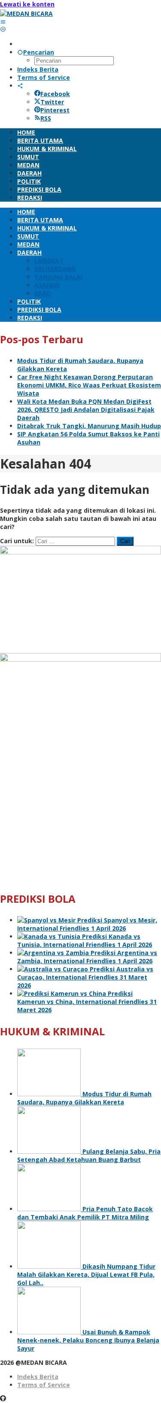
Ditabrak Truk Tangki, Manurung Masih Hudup (89, 426)
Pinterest (55, 110)
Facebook (55, 94)
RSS (45, 118)
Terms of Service (43, 1385)
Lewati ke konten (27, 4)
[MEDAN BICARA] (26, 13)
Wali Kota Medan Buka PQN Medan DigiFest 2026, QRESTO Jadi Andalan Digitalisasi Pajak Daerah (86, 409)
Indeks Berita (37, 1377)
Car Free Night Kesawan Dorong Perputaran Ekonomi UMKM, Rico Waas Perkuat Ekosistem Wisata (89, 385)
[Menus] (3, 22)
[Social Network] (20, 86)
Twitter (52, 102)
